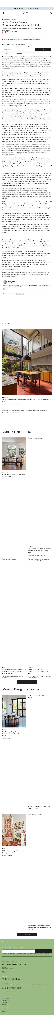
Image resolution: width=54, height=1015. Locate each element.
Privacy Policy (19, 53)
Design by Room (5, 998)
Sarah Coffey (4, 677)
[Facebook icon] (13, 979)
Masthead (4, 967)
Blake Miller (5, 479)
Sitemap (4, 972)
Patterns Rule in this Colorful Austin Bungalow (16, 272)
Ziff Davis (11, 987)
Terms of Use (45, 51)
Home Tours (13, 19)
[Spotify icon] (19, 979)
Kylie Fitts (36, 555)
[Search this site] (51, 13)
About (4, 958)
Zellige (33, 179)
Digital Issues (4, 1011)
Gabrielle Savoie (6, 738)
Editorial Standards (20, 293)
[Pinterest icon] (9, 979)
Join (43, 49)
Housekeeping (5, 1006)
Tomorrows (35, 676)
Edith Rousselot (42, 555)
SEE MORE (27, 682)
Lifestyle (3, 1009)
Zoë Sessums (6, 404)
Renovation (4, 1002)
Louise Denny (48, 676)
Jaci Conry (31, 810)
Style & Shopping (5, 1004)
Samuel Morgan (18, 404)
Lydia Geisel (17, 412)
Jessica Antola (36, 677)
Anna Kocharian (6, 30)
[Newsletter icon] (3, 979)
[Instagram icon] (6, 979)
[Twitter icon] (16, 979)
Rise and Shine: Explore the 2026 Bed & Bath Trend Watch (27, 8)
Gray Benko (11, 412)
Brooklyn (31, 63)
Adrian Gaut (10, 676)
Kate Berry (20, 676)
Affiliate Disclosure (7, 968)
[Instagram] (4, 289)
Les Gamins (17, 191)
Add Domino (5, 32)
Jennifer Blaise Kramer (7, 855)
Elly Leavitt (31, 929)
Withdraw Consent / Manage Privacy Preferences (12, 991)
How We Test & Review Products (14, 964)
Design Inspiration (6, 19)
